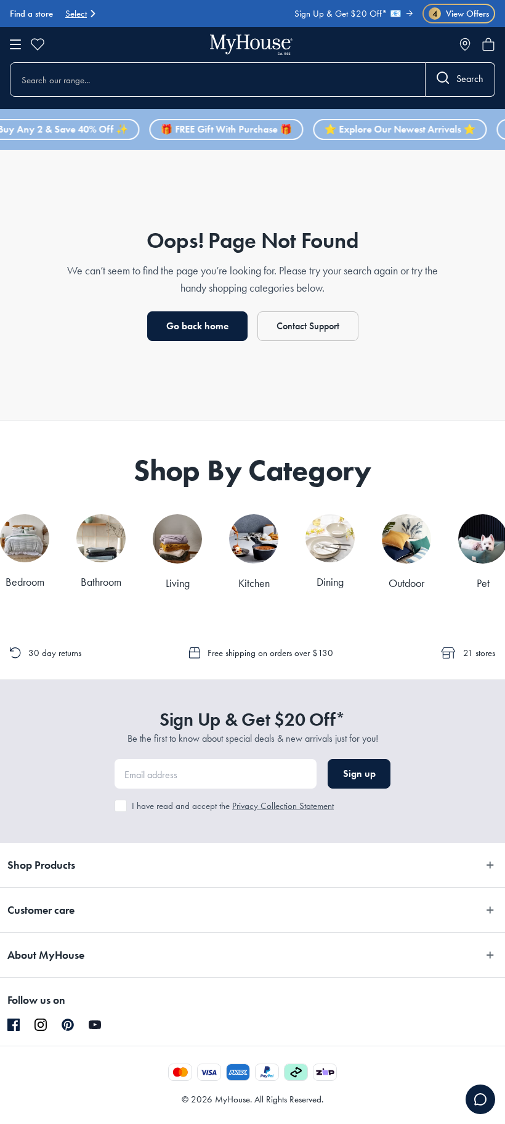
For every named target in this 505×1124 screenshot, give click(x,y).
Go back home (197, 326)
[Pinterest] (68, 1025)
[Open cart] (488, 44)
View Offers (461, 14)
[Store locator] (465, 44)
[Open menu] (15, 44)
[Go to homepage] (251, 45)
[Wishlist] (37, 44)
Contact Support (308, 326)
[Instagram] (40, 1025)
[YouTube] (95, 1025)
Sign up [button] (359, 773)
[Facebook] (13, 1025)
